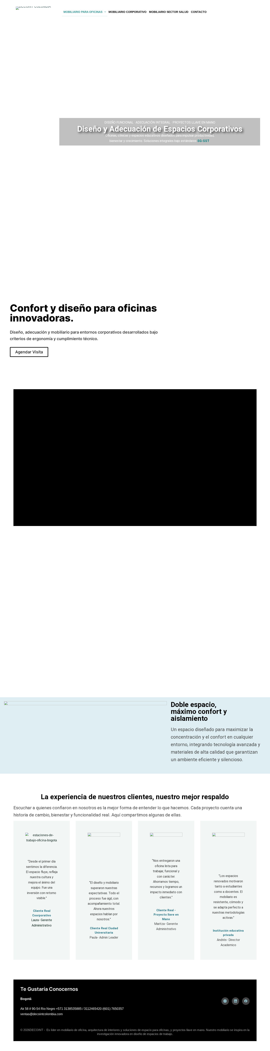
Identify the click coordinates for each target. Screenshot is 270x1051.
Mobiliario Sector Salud (168, 11)
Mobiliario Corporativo (127, 11)
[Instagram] (225, 1001)
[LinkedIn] (235, 1001)
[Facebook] (246, 1001)
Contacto (199, 11)
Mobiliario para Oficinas (82, 11)
